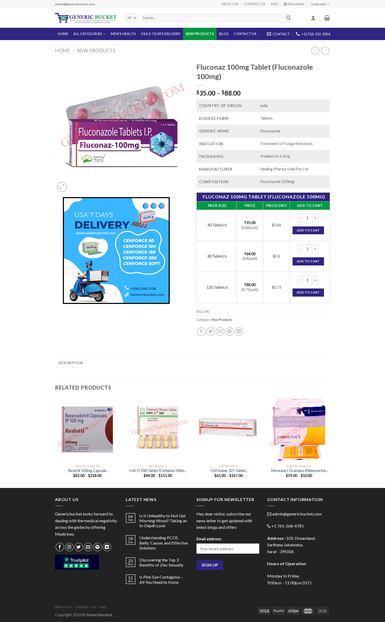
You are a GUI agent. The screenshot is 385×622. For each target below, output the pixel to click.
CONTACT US (254, 4)
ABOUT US (230, 4)
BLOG (224, 34)
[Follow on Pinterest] (97, 547)
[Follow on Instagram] (69, 547)
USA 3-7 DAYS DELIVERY (160, 34)
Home (62, 50)
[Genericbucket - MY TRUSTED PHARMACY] (86, 18)
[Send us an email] (88, 547)
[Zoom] (62, 187)
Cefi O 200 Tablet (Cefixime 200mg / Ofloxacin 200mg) (157, 470)
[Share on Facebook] (201, 331)
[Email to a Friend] (220, 331)
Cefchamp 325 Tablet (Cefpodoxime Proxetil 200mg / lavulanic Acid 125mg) (228, 470)
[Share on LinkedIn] (239, 331)
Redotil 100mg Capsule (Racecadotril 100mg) (87, 470)
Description (71, 363)
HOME (63, 34)
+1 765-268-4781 (287, 525)
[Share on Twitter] (210, 331)
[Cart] (327, 18)
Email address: (209, 539)
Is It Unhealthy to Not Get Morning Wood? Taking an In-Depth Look (163, 520)
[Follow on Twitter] (78, 547)
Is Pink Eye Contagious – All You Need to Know (161, 579)
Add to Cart (308, 230)
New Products (200, 34)
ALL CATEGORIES (87, 34)
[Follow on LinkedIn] (107, 547)
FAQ (274, 4)
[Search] (288, 18)
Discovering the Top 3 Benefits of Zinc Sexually (161, 562)
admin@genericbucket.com (297, 513)
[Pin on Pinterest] (229, 331)
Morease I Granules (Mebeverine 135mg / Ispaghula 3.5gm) (298, 470)
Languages (319, 4)
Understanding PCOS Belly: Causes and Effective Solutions (163, 542)
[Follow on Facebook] (60, 547)
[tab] (71, 363)
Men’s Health (123, 34)
